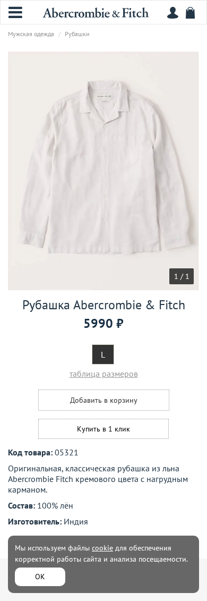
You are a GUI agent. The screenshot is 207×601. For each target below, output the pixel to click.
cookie (102, 548)
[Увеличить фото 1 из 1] (103, 171)
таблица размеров (104, 373)
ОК (40, 576)
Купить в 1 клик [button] (103, 429)
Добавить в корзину (103, 400)
